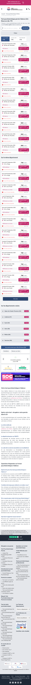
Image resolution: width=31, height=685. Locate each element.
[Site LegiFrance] (7, 663)
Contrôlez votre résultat (22, 631)
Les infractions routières (7, 593)
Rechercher (25, 28)
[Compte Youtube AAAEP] (18, 683)
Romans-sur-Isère (16, 351)
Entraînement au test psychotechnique (7, 570)
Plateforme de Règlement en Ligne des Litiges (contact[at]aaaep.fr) (19, 678)
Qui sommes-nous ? (7, 649)
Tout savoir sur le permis (8, 580)
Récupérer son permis (7, 546)
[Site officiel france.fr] (12, 667)
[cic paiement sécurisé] (23, 626)
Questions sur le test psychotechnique (21, 547)
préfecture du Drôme (16, 398)
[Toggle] (26, 9)
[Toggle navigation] (1, 9)
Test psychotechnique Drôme (13, 14)
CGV (12, 676)
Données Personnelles (20, 676)
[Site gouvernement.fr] (15, 663)
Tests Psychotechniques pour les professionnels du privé (22, 571)
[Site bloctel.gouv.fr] (19, 667)
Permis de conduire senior (8, 588)
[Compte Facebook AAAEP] (10, 683)
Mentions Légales (6, 676)
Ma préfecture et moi (22, 555)
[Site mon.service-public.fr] (23, 663)
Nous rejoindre (5, 651)
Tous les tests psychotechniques (6, 605)
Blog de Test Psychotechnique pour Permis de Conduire (7, 598)
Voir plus (15, 299)
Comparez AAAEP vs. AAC (8, 653)
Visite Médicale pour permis (21, 551)
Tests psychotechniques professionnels (22, 562)
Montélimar (6, 351)
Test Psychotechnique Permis (7, 550)
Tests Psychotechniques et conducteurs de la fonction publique (22, 567)
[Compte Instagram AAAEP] (13, 683)
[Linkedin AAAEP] (21, 683)
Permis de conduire (6, 577)
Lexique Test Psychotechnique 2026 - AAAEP (6, 554)
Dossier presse (5, 648)
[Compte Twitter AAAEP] (15, 683)
